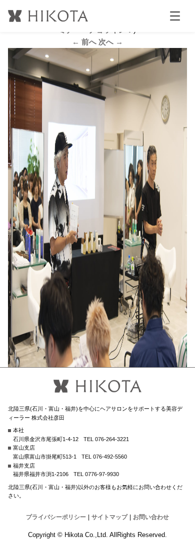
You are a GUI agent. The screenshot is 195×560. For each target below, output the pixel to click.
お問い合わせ (151, 517)
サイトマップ (110, 517)
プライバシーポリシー (56, 517)
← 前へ (84, 41)
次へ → (110, 41)
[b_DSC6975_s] (98, 361)
